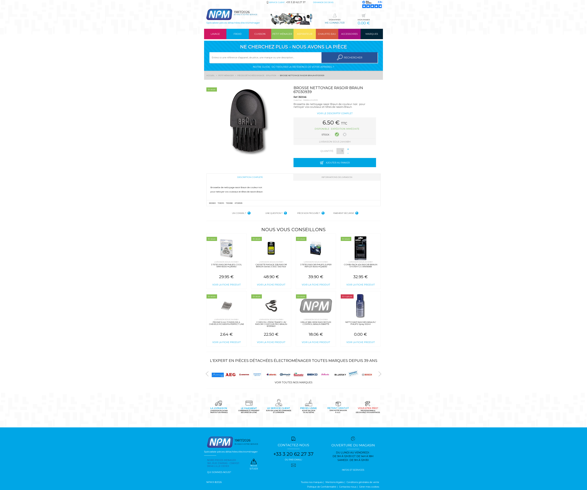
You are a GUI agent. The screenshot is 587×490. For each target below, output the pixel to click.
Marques (371, 33)
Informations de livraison (337, 177)
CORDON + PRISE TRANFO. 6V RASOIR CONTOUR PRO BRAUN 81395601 (271, 324)
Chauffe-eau (327, 33)
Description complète (250, 177)
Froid (238, 33)
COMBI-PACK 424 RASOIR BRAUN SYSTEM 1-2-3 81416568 (360, 265)
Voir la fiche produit (226, 284)
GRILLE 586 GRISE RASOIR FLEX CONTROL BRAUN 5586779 (315, 323)
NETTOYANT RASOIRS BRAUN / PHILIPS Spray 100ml (360, 323)
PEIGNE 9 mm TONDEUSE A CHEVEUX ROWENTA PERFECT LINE (226, 323)
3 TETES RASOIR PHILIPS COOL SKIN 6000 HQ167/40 (226, 265)
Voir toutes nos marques (293, 382)
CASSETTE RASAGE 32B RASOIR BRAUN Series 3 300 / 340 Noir (271, 265)
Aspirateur (304, 33)
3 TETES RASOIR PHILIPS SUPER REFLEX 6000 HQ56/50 (316, 265)
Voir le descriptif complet (335, 113)
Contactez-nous (347, 486)
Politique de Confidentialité (321, 486)
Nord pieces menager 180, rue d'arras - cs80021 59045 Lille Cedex (223, 463)
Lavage (215, 33)
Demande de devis (323, 2)
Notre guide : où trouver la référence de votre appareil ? (293, 66)
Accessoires (349, 33)
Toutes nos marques (312, 482)
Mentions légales (334, 482)
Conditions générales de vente (363, 482)
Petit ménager (282, 33)
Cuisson (260, 33)
